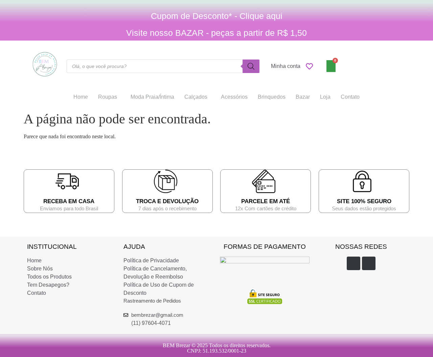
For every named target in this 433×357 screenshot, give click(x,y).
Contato (350, 97)
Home (80, 97)
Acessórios (234, 97)
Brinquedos (272, 97)
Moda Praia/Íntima (152, 97)
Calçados (195, 97)
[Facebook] (353, 263)
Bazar (303, 97)
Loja (325, 97)
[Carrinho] (331, 66)
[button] (109, 97)
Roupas (107, 97)
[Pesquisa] (251, 66)
